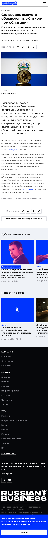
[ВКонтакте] (9, 480)
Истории (5, 382)
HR (2, 448)
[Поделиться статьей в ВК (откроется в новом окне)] (23, 47)
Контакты (6, 366)
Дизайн (5, 443)
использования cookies (13, 522)
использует (28, 189)
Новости (5, 10)
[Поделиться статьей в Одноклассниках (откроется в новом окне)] (28, 47)
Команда (6, 357)
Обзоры (5, 395)
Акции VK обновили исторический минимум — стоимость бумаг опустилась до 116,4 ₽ (16, 332)
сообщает (12, 150)
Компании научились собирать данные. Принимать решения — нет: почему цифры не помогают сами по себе (17, 274)
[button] (45, 3)
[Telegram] (3, 480)
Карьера (5, 434)
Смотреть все (8, 454)
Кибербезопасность (11, 439)
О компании (7, 361)
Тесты (4, 404)
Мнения (5, 386)
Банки (4, 425)
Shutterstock (35, 199)
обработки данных (36, 522)
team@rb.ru (7, 474)
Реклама (5, 416)
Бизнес (5, 430)
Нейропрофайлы (10, 391)
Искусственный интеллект (15, 421)
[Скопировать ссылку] (34, 47)
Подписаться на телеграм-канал (23, 219)
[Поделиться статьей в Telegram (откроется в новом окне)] (17, 47)
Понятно (24, 532)
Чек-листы (6, 400)
